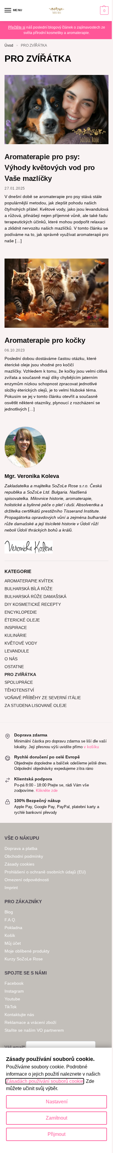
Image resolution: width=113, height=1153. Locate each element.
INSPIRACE (16, 627)
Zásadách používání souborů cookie (44, 1081)
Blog (9, 912)
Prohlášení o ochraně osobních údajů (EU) (45, 871)
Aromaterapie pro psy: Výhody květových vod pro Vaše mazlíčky (50, 167)
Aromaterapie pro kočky (45, 340)
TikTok (11, 1006)
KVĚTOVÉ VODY (21, 643)
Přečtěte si (16, 27)
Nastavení (56, 1101)
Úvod (9, 45)
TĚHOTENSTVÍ (19, 690)
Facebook (14, 983)
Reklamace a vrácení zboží (30, 1022)
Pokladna (13, 927)
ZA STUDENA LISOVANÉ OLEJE (36, 705)
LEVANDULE (17, 651)
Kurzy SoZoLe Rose (24, 958)
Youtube (12, 998)
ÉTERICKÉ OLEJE (22, 620)
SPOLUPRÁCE (19, 682)
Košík (10, 935)
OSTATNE (14, 666)
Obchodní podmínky (24, 856)
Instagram (14, 991)
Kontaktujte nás (19, 1014)
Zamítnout (56, 1117)
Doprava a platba (22, 848)
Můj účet (13, 943)
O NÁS (11, 658)
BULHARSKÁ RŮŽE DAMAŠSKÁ (35, 596)
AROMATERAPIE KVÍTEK (29, 580)
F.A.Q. (10, 919)
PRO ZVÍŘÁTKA (20, 674)
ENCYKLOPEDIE (21, 612)
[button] (103, 10)
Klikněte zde (47, 790)
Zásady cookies (19, 864)
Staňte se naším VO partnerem (34, 1030)
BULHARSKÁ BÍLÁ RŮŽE (28, 588)
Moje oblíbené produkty (27, 951)
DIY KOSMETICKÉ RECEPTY (33, 604)
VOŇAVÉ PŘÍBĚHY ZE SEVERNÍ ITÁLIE (43, 697)
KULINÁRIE (16, 635)
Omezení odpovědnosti (27, 879)
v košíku (91, 747)
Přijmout (56, 1134)
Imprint (11, 887)
